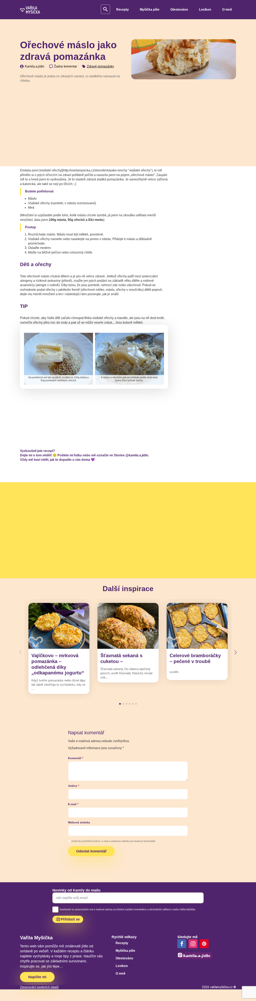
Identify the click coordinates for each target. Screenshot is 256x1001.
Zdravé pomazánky (100, 66)
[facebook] (181, 943)
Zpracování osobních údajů (39, 987)
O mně (227, 9)
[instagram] (193, 943)
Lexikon (205, 9)
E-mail (73, 804)
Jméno (73, 785)
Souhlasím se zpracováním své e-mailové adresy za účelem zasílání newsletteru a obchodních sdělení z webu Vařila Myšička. (127, 909)
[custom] (204, 943)
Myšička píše (149, 9)
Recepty (122, 9)
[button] (236, 652)
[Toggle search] (105, 9)
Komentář (75, 758)
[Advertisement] (72, 116)
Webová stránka (79, 822)
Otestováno (179, 9)
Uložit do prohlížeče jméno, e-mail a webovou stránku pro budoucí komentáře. (113, 841)
